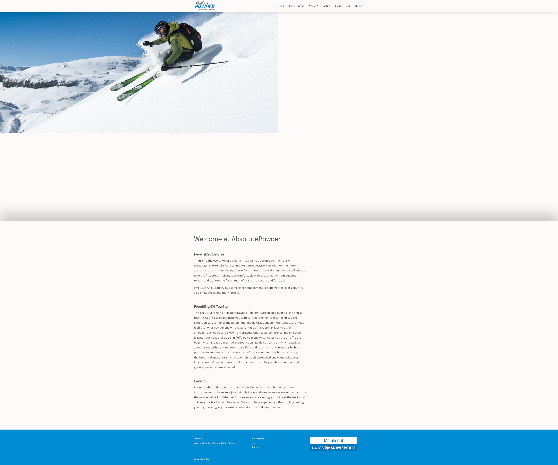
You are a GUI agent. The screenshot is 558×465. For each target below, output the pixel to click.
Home (281, 5)
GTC (348, 5)
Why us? (313, 5)
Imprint (255, 447)
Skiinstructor (296, 5)
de (356, 5)
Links (338, 5)
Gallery (327, 5)
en (360, 5)
